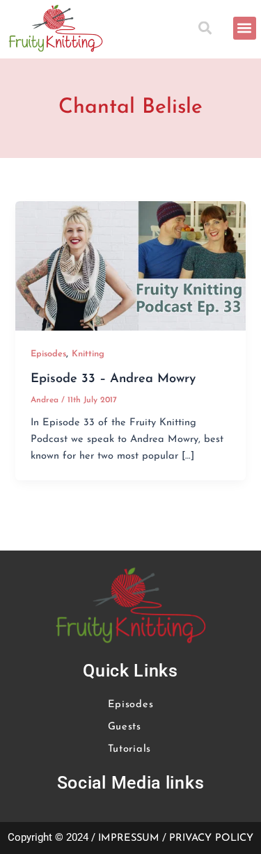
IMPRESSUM (128, 838)
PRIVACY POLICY (211, 838)
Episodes (48, 353)
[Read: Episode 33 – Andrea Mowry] (130, 265)
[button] (207, 28)
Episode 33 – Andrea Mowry (113, 379)
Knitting (88, 353)
